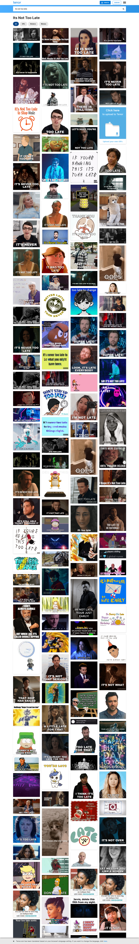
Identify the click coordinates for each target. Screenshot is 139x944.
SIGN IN (116, 2)
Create (106, 2)
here (105, 941)
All (16, 24)
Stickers (33, 24)
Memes (43, 24)
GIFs (23, 24)
